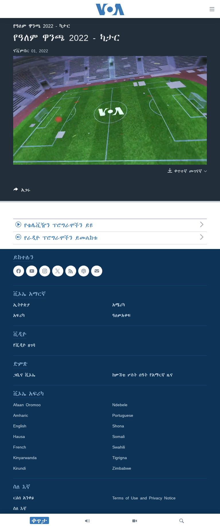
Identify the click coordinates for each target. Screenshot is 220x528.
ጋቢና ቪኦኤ (24, 375)
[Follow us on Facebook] (18, 271)
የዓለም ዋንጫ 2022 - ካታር (41, 26)
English (19, 426)
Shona (118, 426)
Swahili (118, 447)
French (19, 447)
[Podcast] (83, 271)
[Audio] (87, 521)
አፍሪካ (19, 315)
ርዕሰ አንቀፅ (23, 498)
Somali (118, 436)
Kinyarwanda (25, 458)
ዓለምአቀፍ (121, 315)
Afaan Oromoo (27, 405)
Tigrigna (119, 458)
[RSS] (70, 271)
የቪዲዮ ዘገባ (24, 345)
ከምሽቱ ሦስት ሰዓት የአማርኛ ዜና (142, 375)
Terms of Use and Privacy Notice (144, 498)
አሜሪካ (118, 305)
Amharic (20, 415)
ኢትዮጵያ (21, 305)
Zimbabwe (121, 468)
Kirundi (19, 468)
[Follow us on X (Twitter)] (57, 271)
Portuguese (122, 415)
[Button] (21, 191)
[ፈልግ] (181, 521)
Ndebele (119, 405)
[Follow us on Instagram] (44, 271)
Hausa (19, 436)
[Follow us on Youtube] (31, 271)
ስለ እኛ (19, 508)
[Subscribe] (96, 271)
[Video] (134, 521)
